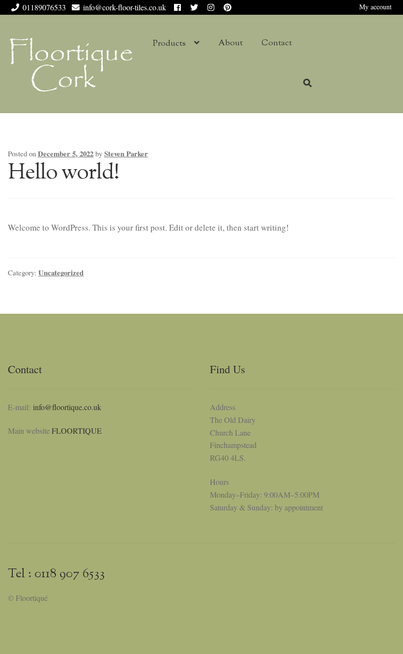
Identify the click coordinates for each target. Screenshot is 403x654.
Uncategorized (61, 272)
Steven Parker (126, 153)
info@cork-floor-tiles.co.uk (124, 7)
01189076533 (44, 7)
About (230, 43)
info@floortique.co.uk (67, 407)
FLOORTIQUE (77, 430)
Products (169, 44)
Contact (276, 43)
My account (375, 6)
